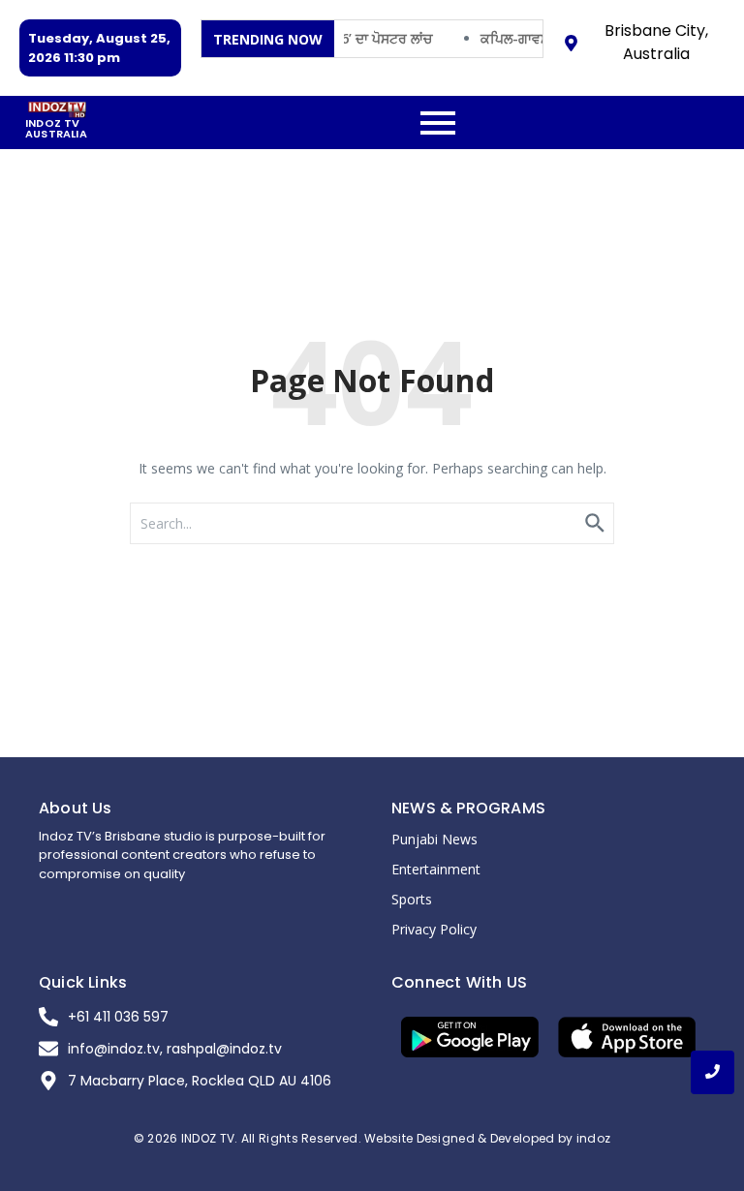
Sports (411, 899)
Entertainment (435, 869)
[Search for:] (372, 523)
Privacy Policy (434, 929)
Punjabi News (434, 839)
